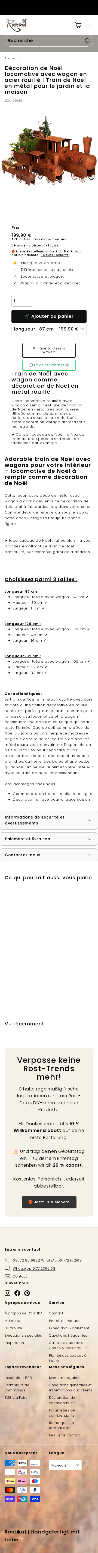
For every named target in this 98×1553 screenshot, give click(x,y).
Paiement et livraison (27, 839)
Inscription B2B (18, 1377)
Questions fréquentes (68, 1335)
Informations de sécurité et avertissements (35, 820)
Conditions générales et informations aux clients (71, 1387)
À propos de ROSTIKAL (24, 1313)
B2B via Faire (16, 1397)
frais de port (43, 239)
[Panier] (78, 25)
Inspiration (14, 1342)
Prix (15, 227)
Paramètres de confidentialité (62, 1413)
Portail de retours (64, 1320)
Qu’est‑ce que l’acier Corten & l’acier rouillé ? (69, 1345)
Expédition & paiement (69, 1328)
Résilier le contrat (64, 1435)
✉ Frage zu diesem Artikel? (49, 350)
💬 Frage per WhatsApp (49, 365)
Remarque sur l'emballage (61, 1425)
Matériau (12, 1320)
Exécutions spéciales (23, 1335)
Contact (56, 1313)
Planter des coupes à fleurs (68, 1358)
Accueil (11, 58)
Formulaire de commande (17, 1387)
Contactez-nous (23, 855)
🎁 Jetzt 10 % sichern (49, 1202)
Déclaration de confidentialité (62, 1400)
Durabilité (13, 1328)
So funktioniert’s (55, 255)
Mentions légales (64, 1377)
